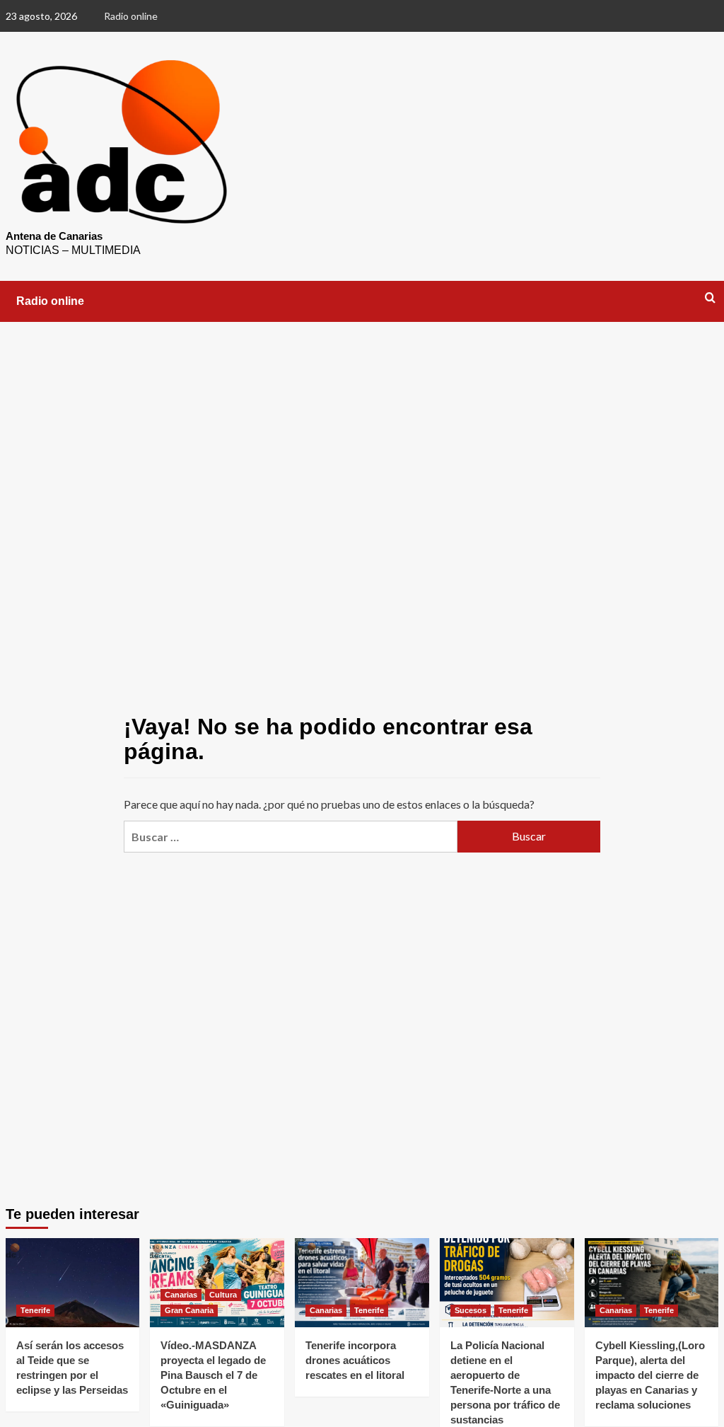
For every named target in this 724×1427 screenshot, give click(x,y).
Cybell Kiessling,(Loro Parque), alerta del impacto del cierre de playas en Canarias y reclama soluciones (650, 1375)
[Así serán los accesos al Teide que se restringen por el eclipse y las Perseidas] (73, 1283)
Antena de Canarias (54, 236)
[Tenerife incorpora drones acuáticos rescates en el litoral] (362, 1283)
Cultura (223, 1294)
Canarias (181, 1294)
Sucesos (470, 1310)
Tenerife (35, 1310)
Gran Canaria (189, 1310)
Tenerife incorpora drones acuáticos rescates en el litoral (354, 1360)
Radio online (131, 16)
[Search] (710, 298)
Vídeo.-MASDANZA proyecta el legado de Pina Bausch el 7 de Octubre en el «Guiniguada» (213, 1375)
